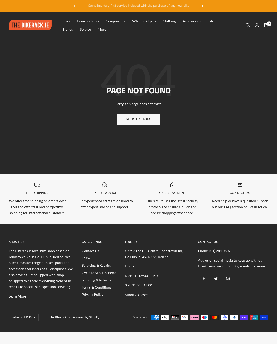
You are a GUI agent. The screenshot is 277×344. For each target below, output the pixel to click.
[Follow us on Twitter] (216, 279)
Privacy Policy (92, 294)
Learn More (17, 296)
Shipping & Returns (96, 280)
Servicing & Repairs (96, 265)
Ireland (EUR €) (21, 317)
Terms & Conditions (96, 287)
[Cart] (266, 25)
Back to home (139, 119)
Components (115, 21)
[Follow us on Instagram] (228, 279)
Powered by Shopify (85, 317)
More (102, 29)
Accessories (192, 21)
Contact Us (90, 251)
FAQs (86, 258)
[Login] (257, 25)
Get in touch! (258, 207)
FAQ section (233, 207)
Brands (67, 29)
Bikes (66, 21)
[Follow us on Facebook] (204, 279)
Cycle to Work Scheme (99, 272)
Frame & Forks (88, 21)
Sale (211, 21)
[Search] (248, 25)
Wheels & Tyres (144, 21)
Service (85, 29)
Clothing (169, 21)
